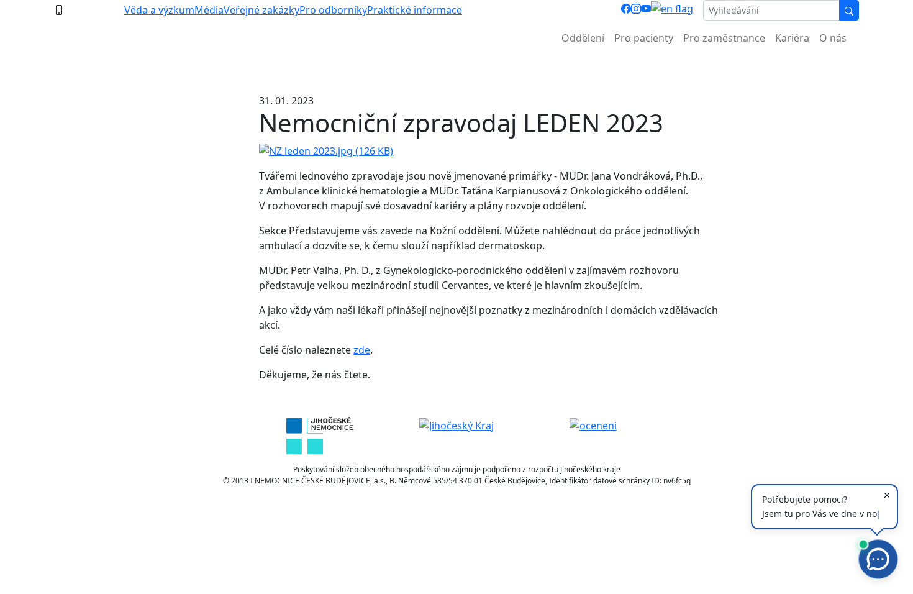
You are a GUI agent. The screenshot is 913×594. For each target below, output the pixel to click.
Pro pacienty (643, 38)
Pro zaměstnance (724, 38)
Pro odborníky (333, 10)
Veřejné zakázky (261, 10)
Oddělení (582, 38)
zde (361, 350)
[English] (672, 10)
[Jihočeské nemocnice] (319, 435)
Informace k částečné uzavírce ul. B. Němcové (456, 68)
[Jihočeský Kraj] (456, 424)
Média (209, 10)
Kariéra (792, 38)
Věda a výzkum (159, 10)
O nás (833, 38)
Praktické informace (414, 10)
